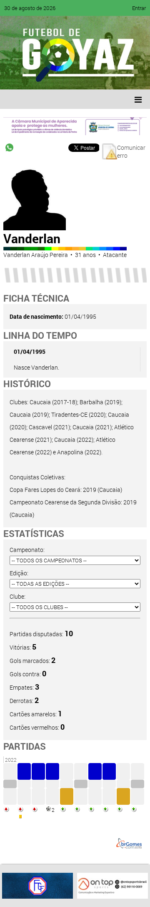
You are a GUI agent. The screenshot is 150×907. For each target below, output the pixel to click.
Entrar (139, 8)
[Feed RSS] (96, 77)
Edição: (19, 573)
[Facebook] (32, 77)
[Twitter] (48, 77)
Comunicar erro (131, 151)
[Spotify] (80, 77)
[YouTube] (64, 77)
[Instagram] (112, 77)
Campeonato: (27, 550)
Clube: (17, 596)
